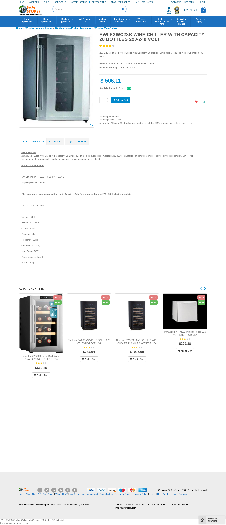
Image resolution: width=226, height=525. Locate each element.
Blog (46, 2)
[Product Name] (41, 323)
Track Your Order (120, 2)
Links (174, 494)
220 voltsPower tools (141, 20)
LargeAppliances (27, 20)
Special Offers (79, 2)
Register (189, 2)
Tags (69, 141)
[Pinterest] (67, 490)
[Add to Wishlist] (196, 102)
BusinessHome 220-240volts (162, 21)
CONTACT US (190, 10)
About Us (34, 2)
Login (202, 2)
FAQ (39, 494)
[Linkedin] (53, 490)
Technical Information (32, 141)
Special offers (106, 494)
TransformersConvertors (120, 20)
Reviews (82, 141)
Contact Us (60, 2)
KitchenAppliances (65, 20)
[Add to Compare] (204, 102)
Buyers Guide (99, 2)
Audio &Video (102, 20)
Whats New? (61, 494)
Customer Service (123, 494)
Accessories (55, 141)
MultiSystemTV (84, 20)
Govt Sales (48, 494)
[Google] (60, 490)
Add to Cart (121, 100)
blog (159, 494)
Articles (166, 494)
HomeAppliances (46, 20)
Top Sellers (74, 494)
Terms (152, 494)
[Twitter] (46, 490)
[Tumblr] (74, 490)
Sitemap (183, 494)
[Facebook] (39, 490)
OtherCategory (198, 20)
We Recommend (90, 494)
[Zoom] (91, 125)
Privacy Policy (141, 494)
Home (21, 2)
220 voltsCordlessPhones (181, 21)
